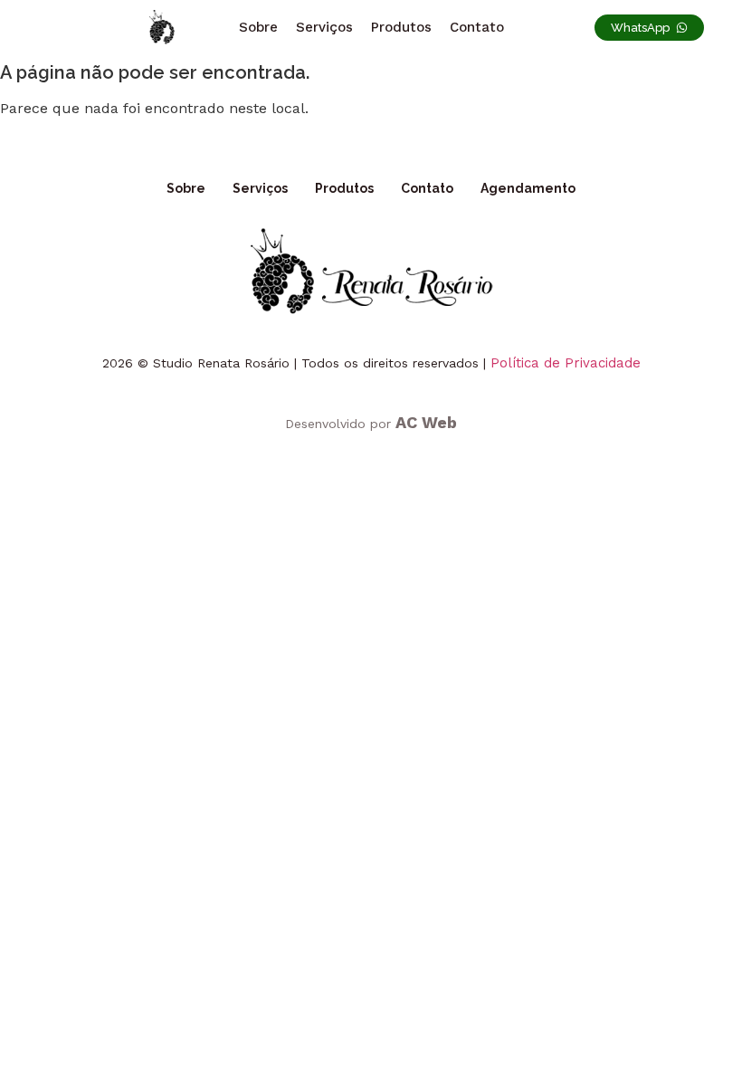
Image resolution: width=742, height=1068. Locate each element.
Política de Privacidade (565, 363)
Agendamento (528, 188)
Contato (477, 27)
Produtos (401, 27)
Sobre (258, 27)
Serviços (324, 27)
